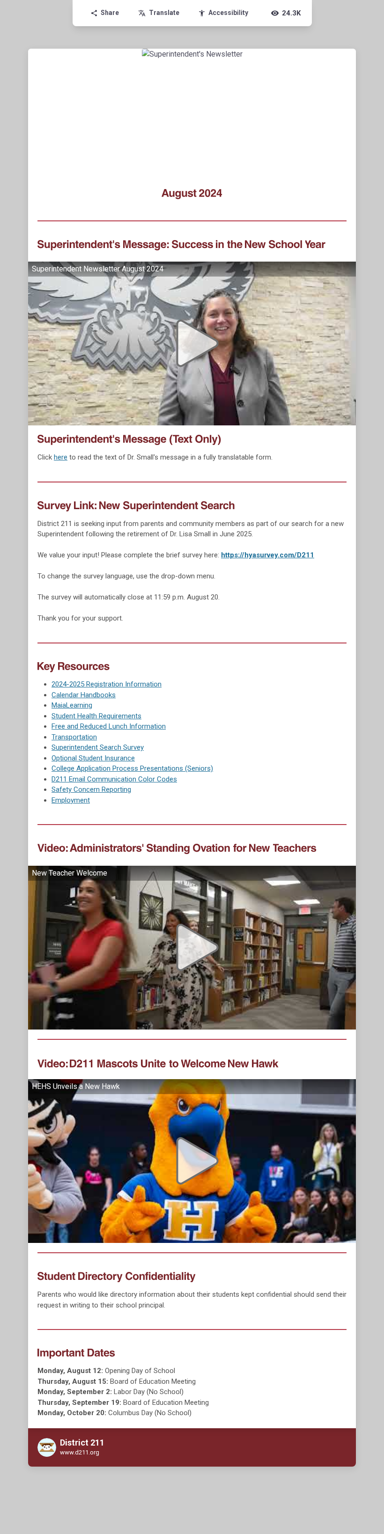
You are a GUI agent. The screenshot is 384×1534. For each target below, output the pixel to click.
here (60, 457)
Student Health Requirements (96, 716)
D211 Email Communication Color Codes (114, 779)
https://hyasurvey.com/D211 (267, 555)
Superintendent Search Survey (98, 747)
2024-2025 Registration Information (107, 684)
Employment (71, 800)
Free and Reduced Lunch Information (109, 726)
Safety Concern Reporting (91, 789)
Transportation (74, 737)
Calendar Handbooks (84, 695)
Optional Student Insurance (93, 758)
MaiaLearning (72, 705)
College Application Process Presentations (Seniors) (132, 768)
